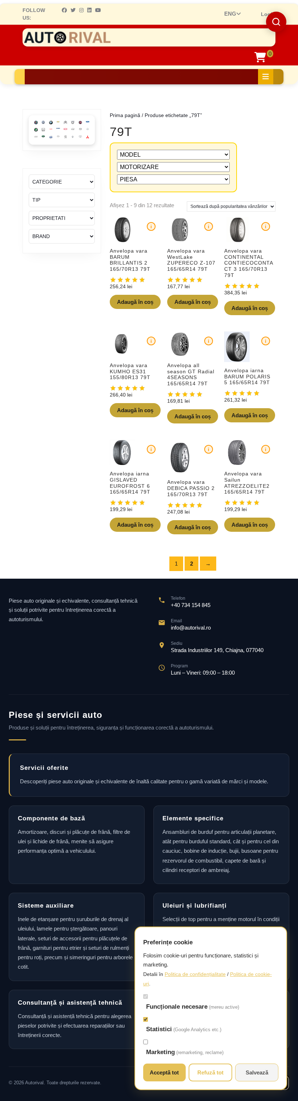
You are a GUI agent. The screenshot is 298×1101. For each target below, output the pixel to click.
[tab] (265, 76)
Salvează (257, 1072)
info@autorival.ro (191, 627)
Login (268, 14)
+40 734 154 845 (190, 605)
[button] (276, 22)
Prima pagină (125, 115)
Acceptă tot (164, 1072)
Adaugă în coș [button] (135, 302)
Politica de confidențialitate (195, 974)
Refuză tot (210, 1072)
